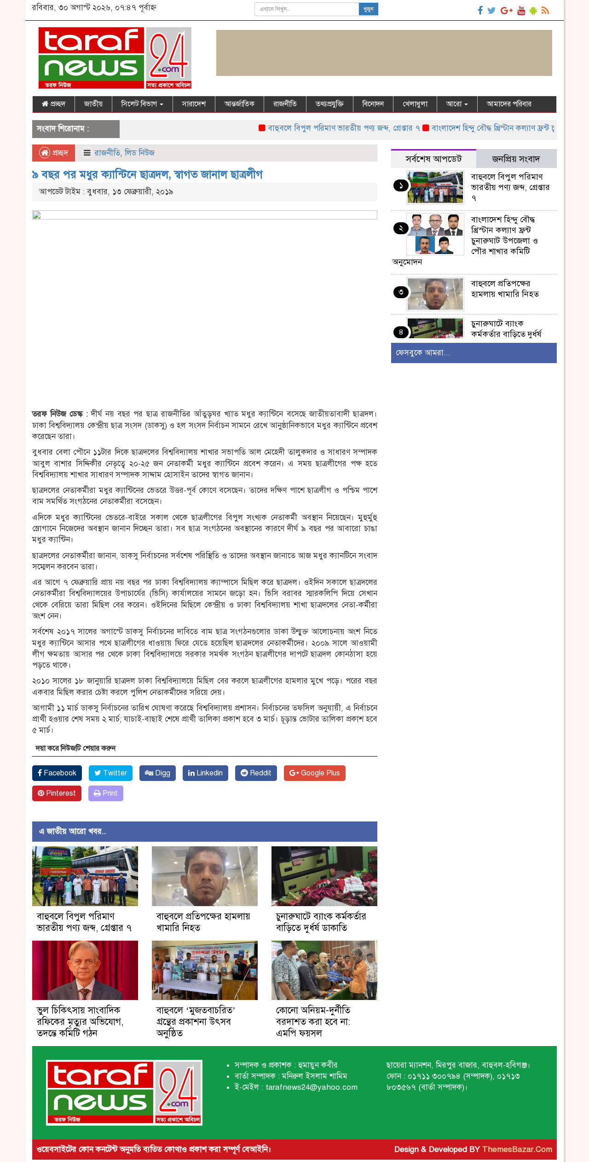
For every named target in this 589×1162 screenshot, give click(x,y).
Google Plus (319, 773)
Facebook (59, 773)
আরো (454, 104)
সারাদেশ (194, 104)
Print (109, 793)
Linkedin (209, 773)
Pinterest (60, 793)
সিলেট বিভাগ (140, 104)
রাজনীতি (285, 104)
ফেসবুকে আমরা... (423, 353)
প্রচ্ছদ (57, 104)
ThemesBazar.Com (517, 1149)
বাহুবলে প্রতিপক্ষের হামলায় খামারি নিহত (505, 288)
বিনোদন (373, 104)
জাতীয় (93, 104)
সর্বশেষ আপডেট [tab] (434, 159)
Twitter (114, 773)
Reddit (259, 773)
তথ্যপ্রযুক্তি (330, 104)
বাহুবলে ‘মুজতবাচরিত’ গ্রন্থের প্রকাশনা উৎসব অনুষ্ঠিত (196, 1022)
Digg (161, 773)
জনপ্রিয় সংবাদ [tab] (516, 159)
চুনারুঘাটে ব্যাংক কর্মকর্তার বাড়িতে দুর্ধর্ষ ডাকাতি (321, 922)
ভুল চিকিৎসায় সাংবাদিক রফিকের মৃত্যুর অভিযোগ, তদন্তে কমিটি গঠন (80, 1022)
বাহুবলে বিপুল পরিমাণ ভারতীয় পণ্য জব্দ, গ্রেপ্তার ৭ (323, 128)
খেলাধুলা (415, 104)
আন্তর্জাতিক (239, 104)
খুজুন (369, 9)
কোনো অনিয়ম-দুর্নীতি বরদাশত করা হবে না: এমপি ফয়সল (313, 1022)
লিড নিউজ (140, 153)
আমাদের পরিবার (509, 104)
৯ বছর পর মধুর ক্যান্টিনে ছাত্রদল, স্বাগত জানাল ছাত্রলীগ (147, 174)
